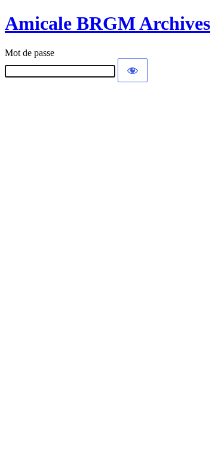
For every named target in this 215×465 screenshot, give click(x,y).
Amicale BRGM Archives (107, 23)
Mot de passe (29, 53)
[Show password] (133, 70)
